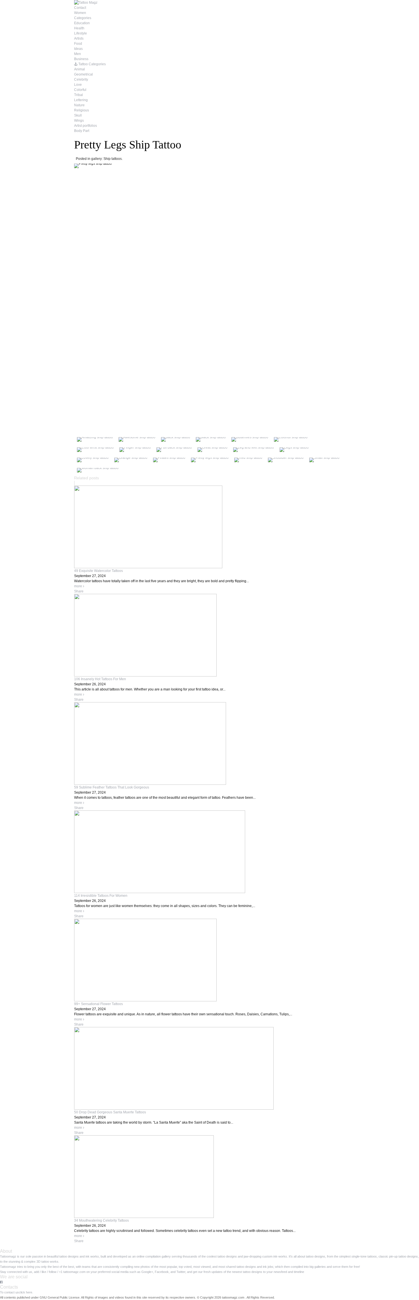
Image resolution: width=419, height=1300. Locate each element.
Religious (81, 110)
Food (78, 44)
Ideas (78, 49)
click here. (26, 1292)
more (78, 586)
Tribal (78, 95)
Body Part (81, 131)
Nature (79, 105)
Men (77, 54)
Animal (79, 69)
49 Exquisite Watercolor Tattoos (98, 571)
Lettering (81, 100)
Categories (82, 18)
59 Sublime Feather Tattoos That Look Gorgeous (111, 787)
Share (79, 591)
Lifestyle (80, 33)
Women (80, 13)
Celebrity (81, 79)
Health (79, 28)
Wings (79, 121)
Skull (78, 115)
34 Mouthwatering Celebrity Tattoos (101, 1220)
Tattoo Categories (92, 64)
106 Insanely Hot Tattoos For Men (100, 679)
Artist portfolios (85, 126)
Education (82, 23)
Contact (80, 8)
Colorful (80, 90)
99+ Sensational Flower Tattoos (98, 1004)
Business (81, 59)
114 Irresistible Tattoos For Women (100, 896)
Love (78, 85)
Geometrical (83, 74)
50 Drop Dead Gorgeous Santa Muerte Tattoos (110, 1112)
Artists (79, 38)
